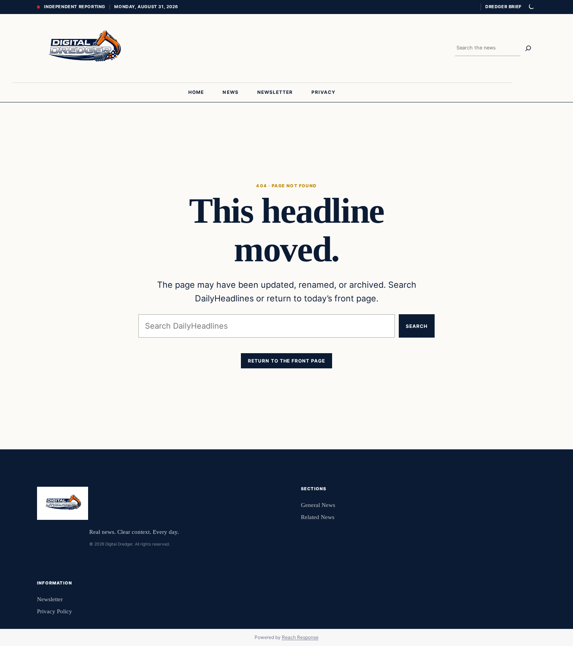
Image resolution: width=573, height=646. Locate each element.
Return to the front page (286, 361)
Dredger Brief (503, 6)
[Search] (528, 48)
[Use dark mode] (531, 7)
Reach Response (300, 637)
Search (417, 326)
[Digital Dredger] (83, 48)
